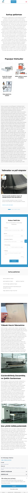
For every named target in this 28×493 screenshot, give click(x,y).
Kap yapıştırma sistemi (7, 95)
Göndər (14, 261)
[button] (9, 209)
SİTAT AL (13, 1)
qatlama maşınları (20, 281)
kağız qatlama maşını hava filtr (10, 290)
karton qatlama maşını (8, 278)
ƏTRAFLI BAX (7, 68)
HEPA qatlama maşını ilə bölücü (21, 77)
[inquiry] (26, 241)
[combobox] (7, 247)
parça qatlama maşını (8, 281)
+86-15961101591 (6, 460)
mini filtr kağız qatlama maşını (10, 283)
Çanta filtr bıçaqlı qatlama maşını (7, 77)
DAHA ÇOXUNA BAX (7, 205)
